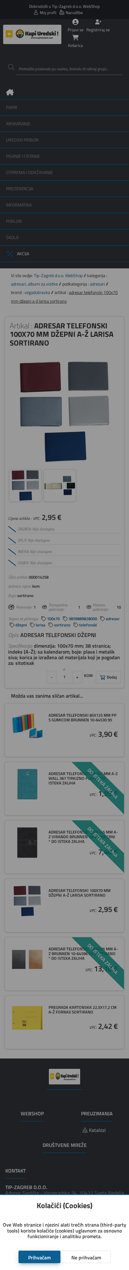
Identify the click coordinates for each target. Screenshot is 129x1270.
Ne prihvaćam (86, 1257)
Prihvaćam (39, 1257)
